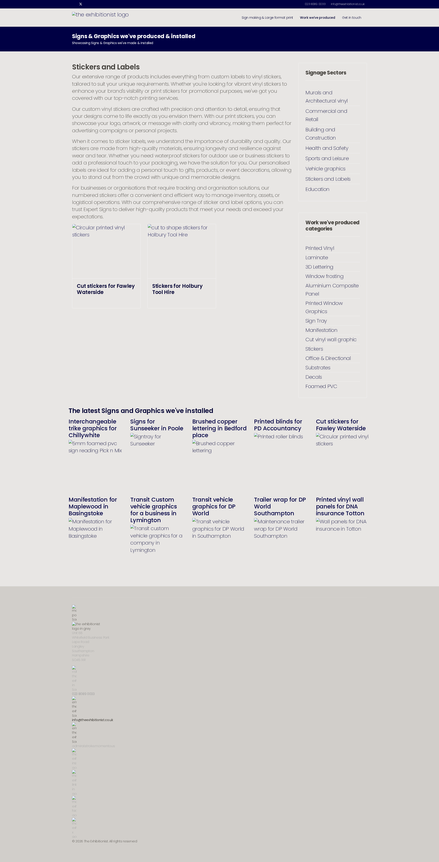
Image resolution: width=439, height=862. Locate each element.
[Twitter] (80, 4)
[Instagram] (95, 4)
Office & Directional (328, 358)
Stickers (314, 348)
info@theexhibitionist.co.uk (348, 4)
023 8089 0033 (315, 4)
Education (317, 189)
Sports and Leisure (327, 158)
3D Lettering (319, 266)
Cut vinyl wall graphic (331, 339)
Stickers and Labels (328, 178)
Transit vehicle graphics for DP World (214, 506)
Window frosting (324, 276)
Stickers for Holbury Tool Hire (177, 289)
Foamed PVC (321, 386)
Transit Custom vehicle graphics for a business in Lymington (153, 510)
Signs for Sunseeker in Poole (156, 425)
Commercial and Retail (326, 115)
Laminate (316, 257)
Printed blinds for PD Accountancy (278, 425)
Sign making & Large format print (267, 17)
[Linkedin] (88, 4)
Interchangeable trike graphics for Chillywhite (93, 428)
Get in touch (351, 17)
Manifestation (321, 330)
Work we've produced (317, 17)
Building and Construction (320, 133)
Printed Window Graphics (324, 307)
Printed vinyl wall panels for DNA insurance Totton (340, 506)
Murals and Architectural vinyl (326, 96)
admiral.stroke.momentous (93, 746)
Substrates (317, 367)
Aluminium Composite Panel (332, 289)
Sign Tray (316, 320)
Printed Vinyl (319, 248)
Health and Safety (326, 148)
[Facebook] (73, 4)
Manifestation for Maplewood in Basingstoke (93, 506)
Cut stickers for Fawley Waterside (106, 289)
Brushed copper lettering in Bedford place (219, 428)
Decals (313, 377)
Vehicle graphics (325, 168)
